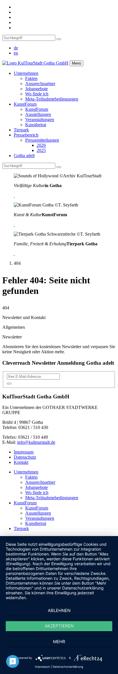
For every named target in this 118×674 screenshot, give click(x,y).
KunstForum (25, 104)
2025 (41, 150)
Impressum (24, 452)
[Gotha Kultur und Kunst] (14, 224)
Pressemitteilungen (42, 140)
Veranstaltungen (39, 119)
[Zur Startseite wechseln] (35, 63)
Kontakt (21, 462)
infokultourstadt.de (36, 442)
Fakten (31, 78)
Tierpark (21, 129)
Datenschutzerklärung (68, 666)
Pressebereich (26, 135)
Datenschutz (25, 457)
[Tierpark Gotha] (14, 253)
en (16, 53)
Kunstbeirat (35, 124)
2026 (41, 145)
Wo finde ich (36, 93)
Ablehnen (59, 610)
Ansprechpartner (40, 83)
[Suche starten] (58, 39)
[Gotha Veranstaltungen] (14, 195)
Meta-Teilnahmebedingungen (51, 99)
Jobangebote (36, 88)
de (16, 47)
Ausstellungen (38, 114)
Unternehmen (26, 73)
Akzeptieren (59, 626)
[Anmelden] (9, 383)
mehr (59, 641)
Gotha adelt (24, 155)
